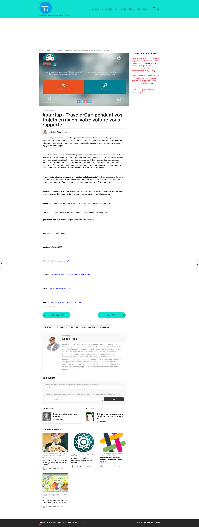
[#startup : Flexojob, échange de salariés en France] (84, 442)
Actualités (107, 9)
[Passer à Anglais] (154, 7)
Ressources (120, 9)
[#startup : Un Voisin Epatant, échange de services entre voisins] (55, 442)
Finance (44, 453)
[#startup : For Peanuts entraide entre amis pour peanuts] (113, 442)
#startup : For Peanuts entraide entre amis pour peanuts (111, 460)
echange (74, 327)
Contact (146, 9)
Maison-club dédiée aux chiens (65, 415)
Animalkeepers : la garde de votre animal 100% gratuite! (54, 501)
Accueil (96, 9)
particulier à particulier (57, 455)
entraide (45, 455)
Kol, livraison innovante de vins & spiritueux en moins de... (109, 416)
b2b (93, 454)
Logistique (48, 111)
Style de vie (134, 9)
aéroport (48, 327)
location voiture (88, 327)
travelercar (104, 327)
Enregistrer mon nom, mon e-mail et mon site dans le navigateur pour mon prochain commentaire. (83, 394)
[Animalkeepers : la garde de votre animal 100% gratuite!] (55, 482)
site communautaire (49, 495)
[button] (158, 9)
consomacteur (61, 327)
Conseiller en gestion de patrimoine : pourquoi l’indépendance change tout (143, 68)
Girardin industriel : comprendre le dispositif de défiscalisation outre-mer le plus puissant (145, 60)
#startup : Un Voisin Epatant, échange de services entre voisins (55, 462)
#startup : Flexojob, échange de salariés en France (81, 460)
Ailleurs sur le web (146, 54)
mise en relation (60, 494)
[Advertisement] (99, 33)
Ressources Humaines (84, 454)
